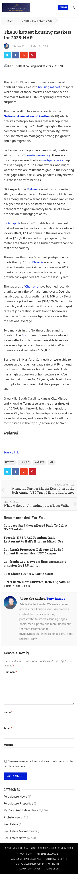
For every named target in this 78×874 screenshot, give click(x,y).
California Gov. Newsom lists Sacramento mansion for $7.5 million (35, 563)
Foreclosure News (15, 796)
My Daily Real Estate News (37, 21)
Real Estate (11, 824)
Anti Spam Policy (55, 859)
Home (10, 21)
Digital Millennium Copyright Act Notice (37, 864)
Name (8, 712)
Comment (10, 672)
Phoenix (37, 262)
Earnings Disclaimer (29, 868)
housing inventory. (38, 155)
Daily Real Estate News (24, 848)
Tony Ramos (17, 46)
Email (8, 728)
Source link (11, 452)
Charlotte (31, 286)
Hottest (9, 462)
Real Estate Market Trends (20, 831)
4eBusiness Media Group (60, 848)
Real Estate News (15, 838)
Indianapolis (12, 223)
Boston (26, 335)
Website (8, 744)
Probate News (13, 817)
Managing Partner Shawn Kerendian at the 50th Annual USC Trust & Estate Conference (42, 491)
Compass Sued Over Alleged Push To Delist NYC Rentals (35, 527)
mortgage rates (52, 160)
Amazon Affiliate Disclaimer (26, 859)
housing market (49, 87)
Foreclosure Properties (18, 803)
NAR (52, 462)
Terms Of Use (52, 868)
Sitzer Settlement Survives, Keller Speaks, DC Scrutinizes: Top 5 (37, 584)
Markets (39, 462)
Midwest (32, 189)
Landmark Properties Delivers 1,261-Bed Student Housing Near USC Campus (33, 551)
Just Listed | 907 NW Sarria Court (28, 574)
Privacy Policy (24, 854)
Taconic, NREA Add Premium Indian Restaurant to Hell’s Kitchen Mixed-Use (33, 539)
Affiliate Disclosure (47, 854)
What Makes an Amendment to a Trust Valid (36, 505)
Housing (24, 462)
